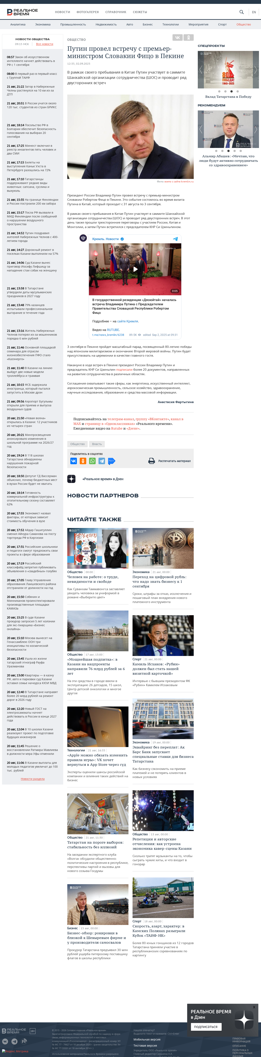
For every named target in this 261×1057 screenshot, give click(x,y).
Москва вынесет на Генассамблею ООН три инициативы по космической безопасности (29, 643)
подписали (124, 369)
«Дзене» (132, 428)
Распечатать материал (174, 461)
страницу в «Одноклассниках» (110, 423)
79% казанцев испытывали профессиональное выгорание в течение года (30, 309)
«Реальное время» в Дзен (103, 479)
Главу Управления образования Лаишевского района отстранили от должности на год (31, 584)
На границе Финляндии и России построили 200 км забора (32, 201)
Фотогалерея (88, 12)
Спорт (222, 24)
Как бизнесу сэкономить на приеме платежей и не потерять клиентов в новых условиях (163, 762)
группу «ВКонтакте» (152, 419)
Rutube (117, 428)
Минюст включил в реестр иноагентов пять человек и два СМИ (31, 149)
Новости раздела (33, 778)
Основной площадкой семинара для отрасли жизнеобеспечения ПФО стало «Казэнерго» (31, 353)
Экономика (43, 24)
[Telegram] (101, 461)
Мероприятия (198, 24)
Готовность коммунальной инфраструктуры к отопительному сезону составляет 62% (31, 498)
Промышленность (73, 24)
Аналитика (17, 24)
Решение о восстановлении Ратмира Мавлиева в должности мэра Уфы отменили (32, 750)
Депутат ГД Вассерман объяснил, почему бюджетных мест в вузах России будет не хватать (32, 480)
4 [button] (238, 91)
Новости (62, 12)
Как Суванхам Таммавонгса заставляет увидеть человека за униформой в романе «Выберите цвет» (96, 586)
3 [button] (231, 91)
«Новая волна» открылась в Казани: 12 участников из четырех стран (32, 422)
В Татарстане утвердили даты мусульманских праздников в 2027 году (29, 292)
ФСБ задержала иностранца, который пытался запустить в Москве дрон (28, 388)
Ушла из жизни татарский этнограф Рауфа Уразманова (27, 662)
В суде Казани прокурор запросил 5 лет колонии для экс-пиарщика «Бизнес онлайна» (31, 623)
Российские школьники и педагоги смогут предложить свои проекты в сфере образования (32, 550)
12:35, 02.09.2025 (78, 63)
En (254, 12)
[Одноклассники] (189, 37)
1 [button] (219, 91)
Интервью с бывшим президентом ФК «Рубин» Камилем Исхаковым (161, 674)
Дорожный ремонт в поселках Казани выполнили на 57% (32, 252)
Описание (239, 1046)
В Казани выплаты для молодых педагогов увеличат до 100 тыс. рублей (32, 766)
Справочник (115, 12)
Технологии (171, 24)
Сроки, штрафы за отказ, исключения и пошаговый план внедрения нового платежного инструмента (162, 589)
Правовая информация (241, 1040)
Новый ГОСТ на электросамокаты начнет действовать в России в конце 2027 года (31, 714)
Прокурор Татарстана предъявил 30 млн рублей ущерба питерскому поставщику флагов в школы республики (97, 945)
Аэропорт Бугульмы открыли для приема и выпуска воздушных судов (30, 405)
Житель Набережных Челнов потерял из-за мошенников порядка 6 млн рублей (32, 334)
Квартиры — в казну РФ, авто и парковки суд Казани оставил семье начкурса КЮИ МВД (31, 679)
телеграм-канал (120, 419)
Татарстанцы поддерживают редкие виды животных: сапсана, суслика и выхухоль (28, 185)
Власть (97, 444)
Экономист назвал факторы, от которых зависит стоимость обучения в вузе (29, 517)
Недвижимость (106, 24)
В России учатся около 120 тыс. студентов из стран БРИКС (32, 105)
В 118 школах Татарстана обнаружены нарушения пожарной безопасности (25, 461)
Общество (244, 24)
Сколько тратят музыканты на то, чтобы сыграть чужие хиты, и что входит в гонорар (162, 851)
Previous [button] (201, 69)
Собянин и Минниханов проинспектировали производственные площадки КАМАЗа (31, 602)
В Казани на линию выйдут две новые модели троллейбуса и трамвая (29, 372)
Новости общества (32, 39)
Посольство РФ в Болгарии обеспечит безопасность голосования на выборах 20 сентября (31, 131)
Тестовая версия (145, 1045)
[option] (228, 69)
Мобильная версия (147, 1039)
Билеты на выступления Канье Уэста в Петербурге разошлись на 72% (29, 166)
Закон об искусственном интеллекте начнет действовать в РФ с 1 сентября (31, 61)
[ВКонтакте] (178, 37)
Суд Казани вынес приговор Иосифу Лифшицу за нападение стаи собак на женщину (32, 266)
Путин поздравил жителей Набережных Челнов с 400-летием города (32, 237)
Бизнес (148, 24)
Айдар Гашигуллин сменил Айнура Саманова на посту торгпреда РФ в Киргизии (31, 534)
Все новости (44, 44)
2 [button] (225, 91)
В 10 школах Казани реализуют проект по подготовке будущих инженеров (30, 733)
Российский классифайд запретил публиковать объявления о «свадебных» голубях (32, 567)
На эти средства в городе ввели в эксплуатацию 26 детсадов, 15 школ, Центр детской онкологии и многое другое (96, 676)
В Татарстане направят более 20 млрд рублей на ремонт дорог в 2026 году (32, 696)
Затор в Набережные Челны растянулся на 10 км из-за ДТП (31, 90)
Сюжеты (140, 12)
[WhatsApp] (92, 461)
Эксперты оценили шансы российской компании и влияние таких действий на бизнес (97, 767)
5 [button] (241, 151)
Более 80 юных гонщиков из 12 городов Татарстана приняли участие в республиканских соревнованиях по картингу (163, 940)
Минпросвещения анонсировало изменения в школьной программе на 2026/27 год (30, 440)
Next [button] (256, 69)
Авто (129, 24)
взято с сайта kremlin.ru (179, 181)
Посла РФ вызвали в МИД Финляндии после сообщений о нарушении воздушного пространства (32, 218)
